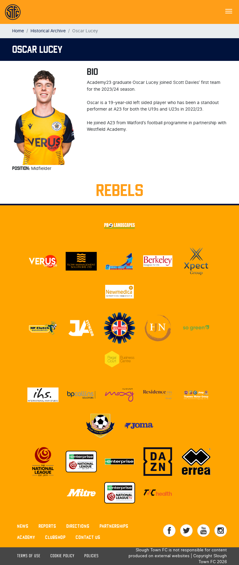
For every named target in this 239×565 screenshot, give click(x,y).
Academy (26, 537)
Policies (91, 556)
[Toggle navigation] (229, 11)
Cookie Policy (62, 556)
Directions (78, 526)
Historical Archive (48, 31)
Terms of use (28, 556)
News (23, 526)
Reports (47, 526)
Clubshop (55, 537)
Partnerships (114, 526)
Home (18, 31)
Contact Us (88, 537)
